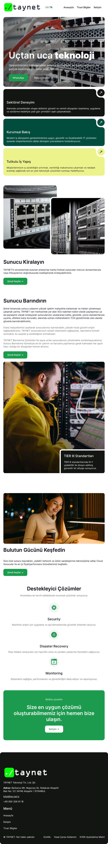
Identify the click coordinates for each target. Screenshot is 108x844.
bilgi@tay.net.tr (11, 796)
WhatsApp (18, 77)
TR (50, 7)
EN (47, 7)
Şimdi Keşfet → (15, 281)
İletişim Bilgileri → (43, 77)
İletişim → (54, 729)
